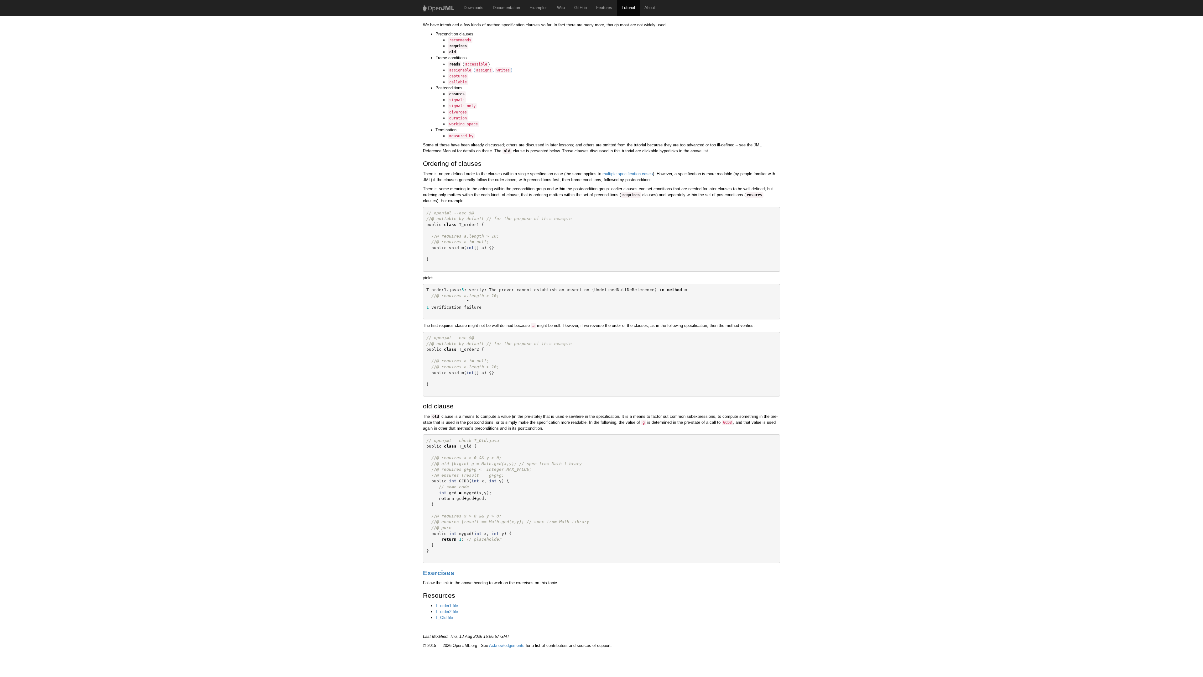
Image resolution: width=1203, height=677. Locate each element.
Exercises (438, 573)
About (649, 7)
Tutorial (628, 7)
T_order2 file (446, 611)
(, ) (480, 70)
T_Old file (444, 617)
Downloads (473, 7)
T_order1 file (446, 605)
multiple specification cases (627, 173)
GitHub (580, 7)
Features (604, 7)
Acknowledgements (506, 645)
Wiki (561, 7)
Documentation (506, 7)
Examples (538, 7)
